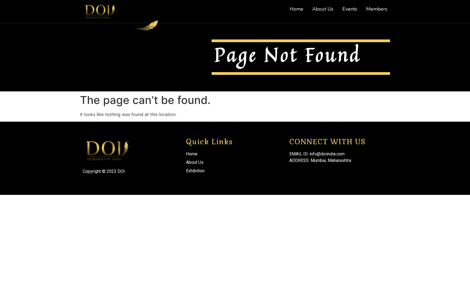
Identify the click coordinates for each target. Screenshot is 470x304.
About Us (322, 9)
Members (376, 9)
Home (296, 9)
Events (349, 9)
